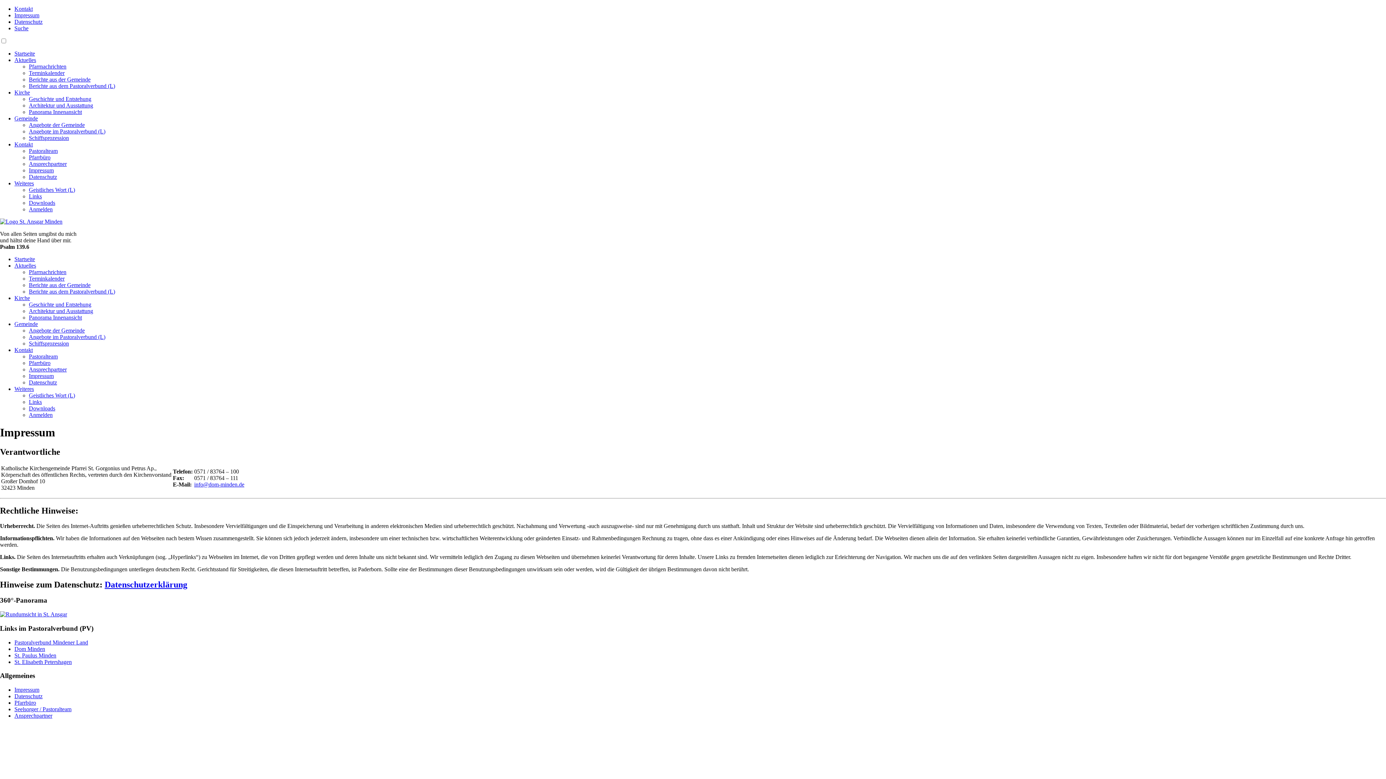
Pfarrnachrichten (47, 66)
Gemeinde (26, 118)
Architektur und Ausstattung (61, 105)
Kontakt (23, 9)
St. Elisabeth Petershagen (43, 662)
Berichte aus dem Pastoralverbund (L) (72, 86)
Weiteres (24, 183)
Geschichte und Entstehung (60, 99)
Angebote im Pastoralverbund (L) (67, 131)
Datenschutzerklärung (146, 584)
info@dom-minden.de (219, 484)
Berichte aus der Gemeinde (60, 79)
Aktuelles (25, 60)
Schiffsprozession (49, 138)
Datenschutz (28, 22)
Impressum (26, 15)
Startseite (24, 53)
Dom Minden (29, 649)
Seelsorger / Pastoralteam (42, 709)
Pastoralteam (43, 151)
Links (35, 196)
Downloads (42, 203)
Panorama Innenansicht (55, 112)
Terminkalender (47, 73)
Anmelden (41, 209)
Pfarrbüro (40, 157)
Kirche (22, 92)
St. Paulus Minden (35, 655)
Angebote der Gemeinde (57, 125)
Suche (21, 28)
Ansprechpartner (48, 164)
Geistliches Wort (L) (52, 190)
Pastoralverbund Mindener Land (51, 642)
